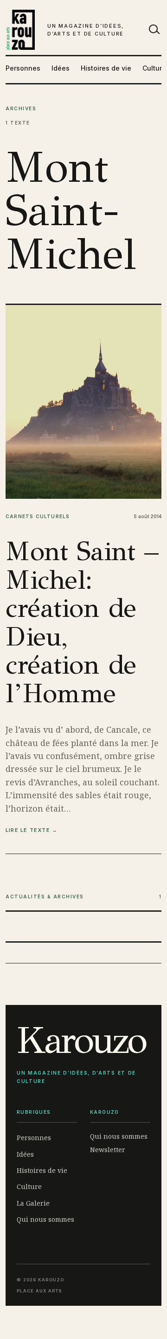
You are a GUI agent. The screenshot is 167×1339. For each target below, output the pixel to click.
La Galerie (33, 1203)
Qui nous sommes (45, 1219)
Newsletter (107, 1149)
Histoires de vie (106, 68)
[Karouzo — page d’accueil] (20, 30)
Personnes (23, 68)
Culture (154, 68)
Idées (60, 68)
